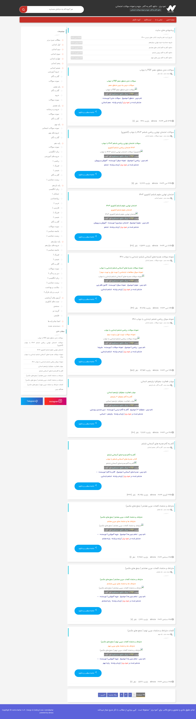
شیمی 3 (56, 259)
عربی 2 (56, 203)
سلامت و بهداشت (52, 287)
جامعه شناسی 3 (53, 250)
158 (132, 370)
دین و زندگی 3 (53, 273)
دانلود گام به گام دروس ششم (121, 52)
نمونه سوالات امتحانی (50, 128)
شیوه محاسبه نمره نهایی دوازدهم (121, 42)
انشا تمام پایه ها (54, 321)
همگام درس (59, 389)
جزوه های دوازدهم (52, 245)
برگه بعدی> (112, 694)
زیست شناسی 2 (52, 236)
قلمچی (56, 316)
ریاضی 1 (56, 161)
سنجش (56, 306)
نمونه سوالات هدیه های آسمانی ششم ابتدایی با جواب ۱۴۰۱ (147, 257)
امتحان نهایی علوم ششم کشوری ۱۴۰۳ (156, 194)
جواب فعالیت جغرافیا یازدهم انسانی (157, 381)
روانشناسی (54, 198)
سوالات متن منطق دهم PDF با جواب (157, 70)
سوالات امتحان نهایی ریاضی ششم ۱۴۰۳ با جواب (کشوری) (147, 132)
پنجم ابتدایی (55, 63)
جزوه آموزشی (53, 72)
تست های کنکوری (52, 302)
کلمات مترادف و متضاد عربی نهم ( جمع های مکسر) (151, 630)
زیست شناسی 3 (52, 283)
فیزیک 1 (56, 166)
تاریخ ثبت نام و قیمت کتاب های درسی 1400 (121, 37)
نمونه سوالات (158, 136)
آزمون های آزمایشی (52, 298)
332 (129, 494)
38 (132, 245)
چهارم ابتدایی (55, 59)
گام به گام (159, 385)
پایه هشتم (159, 572)
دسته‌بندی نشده (54, 326)
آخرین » (102, 694)
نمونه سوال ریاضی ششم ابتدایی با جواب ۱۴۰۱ (153, 319)
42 (132, 308)
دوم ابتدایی (56, 49)
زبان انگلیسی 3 (53, 278)
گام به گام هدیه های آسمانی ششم (157, 443)
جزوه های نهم (54, 133)
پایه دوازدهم (55, 242)
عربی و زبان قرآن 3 (51, 292)
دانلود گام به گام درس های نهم (121, 57)
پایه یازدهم (152, 385)
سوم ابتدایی (55, 54)
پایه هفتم (159, 509)
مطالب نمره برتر (53, 40)
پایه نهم (160, 634)
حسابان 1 (55, 194)
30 (133, 432)
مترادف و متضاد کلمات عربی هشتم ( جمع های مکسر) (149, 568)
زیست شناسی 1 (52, 180)
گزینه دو (56, 311)
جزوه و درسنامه (53, 109)
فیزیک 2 (56, 213)
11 (132, 183)
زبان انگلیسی (54, 152)
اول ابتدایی (56, 45)
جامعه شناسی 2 (53, 231)
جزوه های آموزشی (51, 156)
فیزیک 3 (56, 255)
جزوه (57, 95)
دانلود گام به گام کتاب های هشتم (121, 47)
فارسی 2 (55, 208)
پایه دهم (160, 73)
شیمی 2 (56, 217)
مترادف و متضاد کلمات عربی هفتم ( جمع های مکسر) (150, 506)
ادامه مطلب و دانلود (87, 112)
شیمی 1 (56, 170)
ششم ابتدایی (149, 136)
